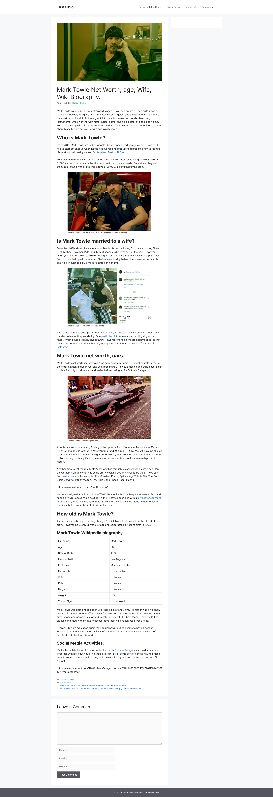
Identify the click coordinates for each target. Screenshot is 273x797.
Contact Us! (207, 7)
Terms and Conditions (150, 7)
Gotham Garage (124, 650)
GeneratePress (151, 792)
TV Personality (67, 679)
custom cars (69, 476)
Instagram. (63, 347)
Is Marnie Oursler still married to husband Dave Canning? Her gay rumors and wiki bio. (101, 688)
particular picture (111, 336)
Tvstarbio (65, 7)
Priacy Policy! (173, 7)
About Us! (191, 7)
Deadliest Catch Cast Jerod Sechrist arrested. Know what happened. (93, 685)
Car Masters (66, 682)
